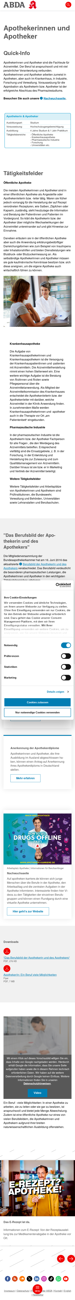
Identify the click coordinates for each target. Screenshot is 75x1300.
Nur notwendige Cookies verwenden (37, 712)
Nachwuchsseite (55, 98)
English (67, 1290)
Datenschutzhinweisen (37, 1083)
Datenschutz (23, 1290)
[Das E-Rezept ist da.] (37, 1202)
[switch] (66, 656)
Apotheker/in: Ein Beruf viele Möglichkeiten (30, 975)
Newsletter (38, 1294)
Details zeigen (55, 691)
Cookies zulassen (37, 702)
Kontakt (58, 1290)
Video (37, 1092)
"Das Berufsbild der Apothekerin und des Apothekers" (36, 958)
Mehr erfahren (12, 738)
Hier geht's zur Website (17, 812)
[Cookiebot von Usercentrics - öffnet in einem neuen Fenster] (55, 585)
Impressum (9, 1290)
